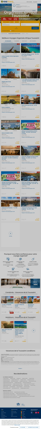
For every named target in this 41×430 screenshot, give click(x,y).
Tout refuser (22, 427)
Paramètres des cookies (14, 427)
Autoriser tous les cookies (33, 427)
